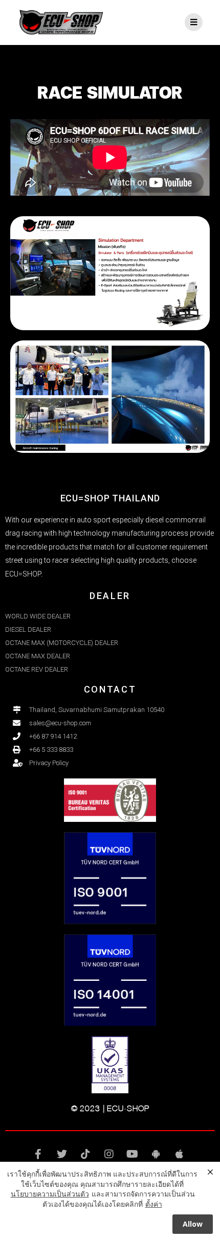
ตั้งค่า (153, 1204)
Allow (193, 1224)
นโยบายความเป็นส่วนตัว (50, 1194)
